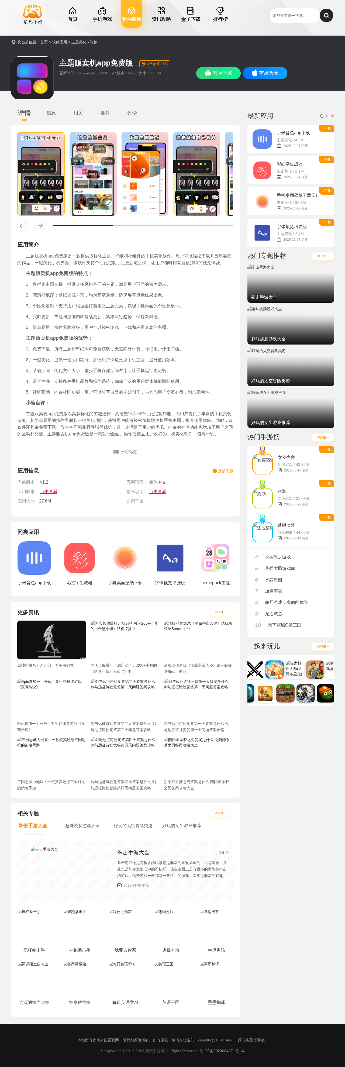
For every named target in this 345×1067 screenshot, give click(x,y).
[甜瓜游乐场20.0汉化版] (321, 693)
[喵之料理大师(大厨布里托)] (290, 669)
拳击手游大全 (133, 852)
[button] (22, 226)
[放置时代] (250, 669)
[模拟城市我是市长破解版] (260, 693)
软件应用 (59, 42)
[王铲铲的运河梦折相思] (310, 669)
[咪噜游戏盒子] (331, 669)
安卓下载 (222, 73)
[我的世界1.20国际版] (281, 693)
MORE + (221, 612)
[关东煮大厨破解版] (270, 669)
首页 (44, 42)
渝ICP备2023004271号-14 (222, 1051)
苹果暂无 (268, 73)
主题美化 (79, 42)
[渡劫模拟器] (301, 693)
